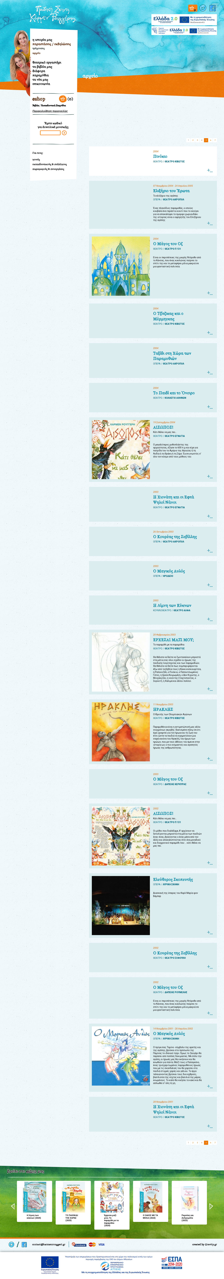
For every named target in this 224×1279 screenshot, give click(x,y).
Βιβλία (35, 105)
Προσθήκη (20, 1184)
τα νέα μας (40, 79)
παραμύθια (40, 75)
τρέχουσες (38, 48)
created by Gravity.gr (204, 1244)
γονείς (36, 159)
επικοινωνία (41, 84)
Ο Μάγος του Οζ (168, 243)
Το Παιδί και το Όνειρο (174, 392)
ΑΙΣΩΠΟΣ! (163, 427)
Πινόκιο (160, 156)
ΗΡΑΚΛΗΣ (163, 709)
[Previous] (13, 1206)
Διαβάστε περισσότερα (210, 170)
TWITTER (203, 8)
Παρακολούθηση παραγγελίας (50, 111)
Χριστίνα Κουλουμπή (19, 77)
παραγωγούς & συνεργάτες (48, 169)
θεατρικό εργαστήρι (46, 62)
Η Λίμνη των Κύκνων (172, 605)
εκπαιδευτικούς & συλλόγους (49, 164)
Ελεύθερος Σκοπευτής (173, 879)
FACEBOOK (213, 8)
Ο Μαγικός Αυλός (169, 571)
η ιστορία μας (42, 40)
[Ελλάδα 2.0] (184, 18)
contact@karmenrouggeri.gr (48, 1244)
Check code (64, 132)
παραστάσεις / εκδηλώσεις (51, 44)
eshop (38, 99)
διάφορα (38, 71)
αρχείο (36, 53)
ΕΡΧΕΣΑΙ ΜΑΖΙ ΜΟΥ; (173, 639)
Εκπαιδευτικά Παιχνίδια (53, 105)
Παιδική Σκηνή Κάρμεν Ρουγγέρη (52, 15)
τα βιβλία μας (42, 67)
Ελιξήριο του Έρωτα (171, 190)
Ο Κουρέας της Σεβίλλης (175, 536)
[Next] (211, 1206)
